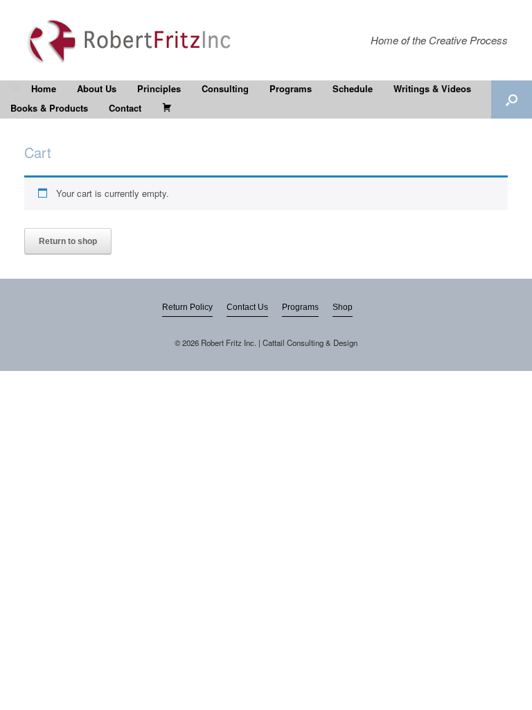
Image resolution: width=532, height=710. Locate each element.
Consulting (225, 88)
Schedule (352, 88)
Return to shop (68, 241)
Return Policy (187, 307)
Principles (159, 88)
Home (43, 88)
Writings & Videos (432, 88)
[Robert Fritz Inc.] (133, 40)
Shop (342, 307)
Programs (290, 88)
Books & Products (49, 107)
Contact (125, 107)
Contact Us (247, 307)
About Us (96, 88)
